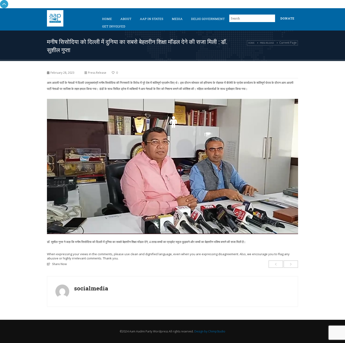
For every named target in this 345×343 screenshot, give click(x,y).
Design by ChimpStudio (209, 331)
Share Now (59, 264)
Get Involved (113, 26)
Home (107, 19)
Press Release (267, 42)
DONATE (287, 18)
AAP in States (151, 19)
